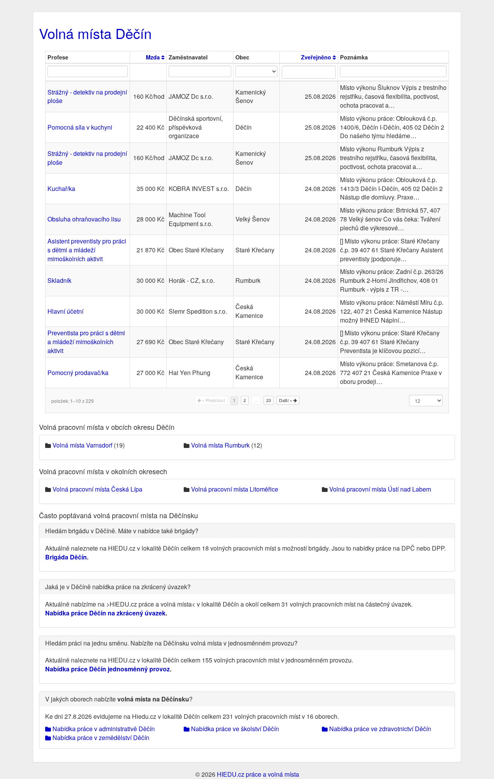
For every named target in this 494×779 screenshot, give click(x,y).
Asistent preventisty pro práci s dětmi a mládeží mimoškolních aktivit (86, 250)
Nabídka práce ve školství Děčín (234, 728)
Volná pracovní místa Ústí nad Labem (380, 489)
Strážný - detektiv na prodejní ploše (87, 96)
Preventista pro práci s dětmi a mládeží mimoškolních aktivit (86, 341)
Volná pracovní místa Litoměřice (234, 489)
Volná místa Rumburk (220, 445)
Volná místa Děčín (95, 33)
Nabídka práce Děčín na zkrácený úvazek (105, 612)
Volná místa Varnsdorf (82, 445)
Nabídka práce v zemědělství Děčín (100, 737)
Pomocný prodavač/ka (77, 372)
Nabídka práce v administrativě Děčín (103, 728)
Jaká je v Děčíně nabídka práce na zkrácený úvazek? (118, 586)
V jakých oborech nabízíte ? (119, 699)
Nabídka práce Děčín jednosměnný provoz (107, 668)
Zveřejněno (317, 57)
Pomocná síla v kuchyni (79, 127)
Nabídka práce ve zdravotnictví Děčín (379, 728)
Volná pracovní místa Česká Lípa (97, 489)
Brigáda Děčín (66, 557)
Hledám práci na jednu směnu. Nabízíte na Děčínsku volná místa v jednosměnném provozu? (171, 643)
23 (268, 400)
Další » (286, 400)
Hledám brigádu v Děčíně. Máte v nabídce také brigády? (121, 530)
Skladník (59, 280)
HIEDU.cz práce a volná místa (258, 774)
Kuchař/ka (61, 188)
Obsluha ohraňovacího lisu (84, 219)
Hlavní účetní (65, 311)
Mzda (153, 57)
